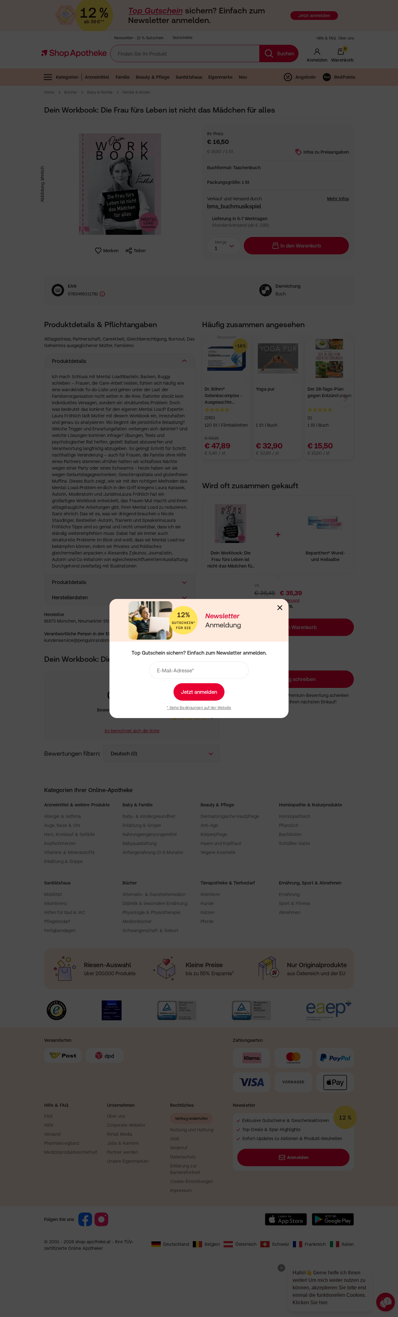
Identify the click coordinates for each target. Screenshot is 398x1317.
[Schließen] (280, 608)
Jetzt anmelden (199, 692)
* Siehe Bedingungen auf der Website (199, 708)
